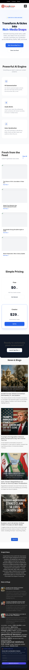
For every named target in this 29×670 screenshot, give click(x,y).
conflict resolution (5, 627)
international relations (12, 642)
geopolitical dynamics (21, 631)
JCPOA (3, 646)
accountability (4, 625)
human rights (6, 638)
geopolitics (24, 634)
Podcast (14, 1)
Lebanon (7, 646)
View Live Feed (14, 50)
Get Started (14, 297)
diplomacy (14, 627)
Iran (3, 644)
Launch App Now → (14, 350)
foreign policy (6, 631)
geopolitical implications (5, 632)
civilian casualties (17, 625)
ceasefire (10, 625)
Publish (8, 1)
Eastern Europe (17, 629)
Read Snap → (6, 184)
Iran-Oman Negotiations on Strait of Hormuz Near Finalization (14, 482)
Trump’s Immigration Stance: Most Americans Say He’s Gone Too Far (13, 438)
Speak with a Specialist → (14, 663)
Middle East (14, 646)
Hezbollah (7, 636)
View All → (24, 157)
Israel (7, 644)
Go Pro (14, 324)
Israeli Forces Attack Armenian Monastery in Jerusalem (13, 394)
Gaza (14, 631)
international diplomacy (18, 638)
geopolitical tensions (11, 634)
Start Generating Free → (14, 45)
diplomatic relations (7, 629)
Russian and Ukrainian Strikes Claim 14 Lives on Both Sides (12, 524)
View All (14, 539)
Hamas (2, 636)
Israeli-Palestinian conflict (17, 644)
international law (6, 640)
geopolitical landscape (16, 632)
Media (18, 1)
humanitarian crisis (18, 636)
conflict (24, 625)
